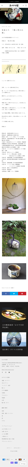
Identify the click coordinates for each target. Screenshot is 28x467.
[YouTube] (9, 372)
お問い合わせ (5, 431)
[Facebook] (2, 372)
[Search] (23, 5)
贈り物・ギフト (5, 402)
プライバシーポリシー (7, 441)
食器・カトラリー (6, 380)
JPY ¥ (8, 447)
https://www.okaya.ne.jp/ (8, 369)
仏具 (3, 400)
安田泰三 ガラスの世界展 (12, 349)
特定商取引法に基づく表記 (8, 439)
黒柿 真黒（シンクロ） (7, 413)
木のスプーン (5, 383)
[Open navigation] (2, 5)
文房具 (3, 393)
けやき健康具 (5, 390)
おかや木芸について (6, 429)
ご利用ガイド (5, 436)
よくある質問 (5, 434)
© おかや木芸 (14, 451)
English (17, 447)
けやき (3, 420)
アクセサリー (5, 395)
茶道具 (3, 397)
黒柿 (3, 411)
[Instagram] (5, 372)
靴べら (3, 388)
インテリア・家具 (6, 385)
